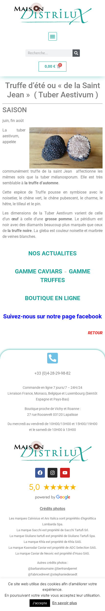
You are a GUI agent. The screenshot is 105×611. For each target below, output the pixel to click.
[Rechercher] (76, 53)
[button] (52, 36)
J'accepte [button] (39, 603)
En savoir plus (64, 603)
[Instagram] (52, 473)
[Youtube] (65, 473)
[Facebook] (40, 473)
